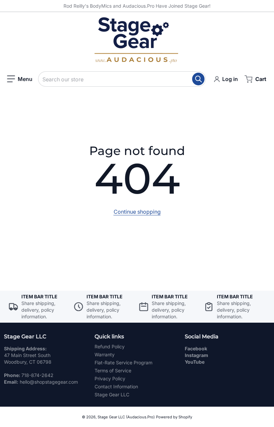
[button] (19, 79)
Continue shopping (137, 211)
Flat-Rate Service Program (123, 362)
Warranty (105, 354)
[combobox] (122, 79)
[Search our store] (198, 79)
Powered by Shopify (174, 417)
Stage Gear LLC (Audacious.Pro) (126, 417)
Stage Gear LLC (112, 394)
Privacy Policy (110, 378)
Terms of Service (113, 370)
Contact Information (116, 386)
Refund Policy (110, 346)
